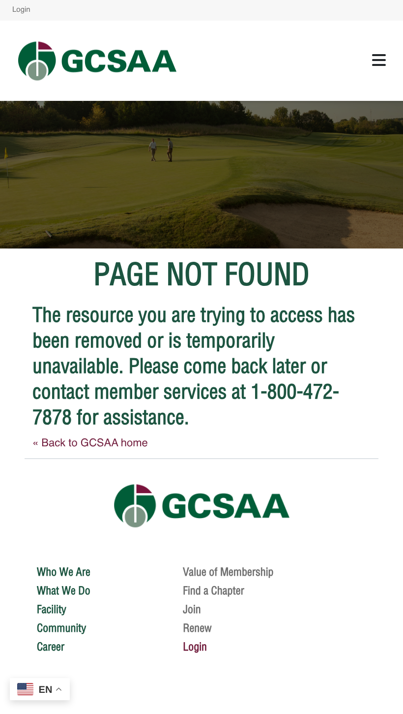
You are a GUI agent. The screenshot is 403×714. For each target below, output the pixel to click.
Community (61, 628)
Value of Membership (228, 572)
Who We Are (63, 572)
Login (21, 10)
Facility (51, 609)
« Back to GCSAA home (90, 443)
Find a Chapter (213, 590)
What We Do (63, 590)
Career (50, 646)
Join (192, 609)
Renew (197, 628)
